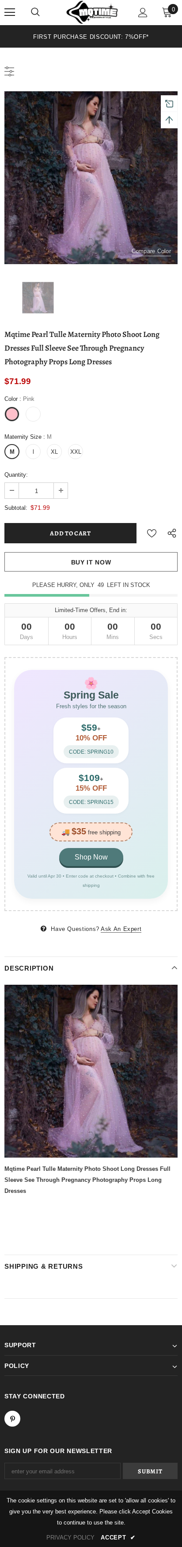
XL (54, 451)
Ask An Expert (121, 929)
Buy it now (91, 562)
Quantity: (16, 474)
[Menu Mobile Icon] (9, 12)
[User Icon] (143, 12)
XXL (75, 451)
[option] (91, 36)
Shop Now (91, 857)
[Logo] (92, 12)
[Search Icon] (35, 12)
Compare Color (151, 251)
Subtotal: (15, 507)
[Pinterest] (12, 1419)
